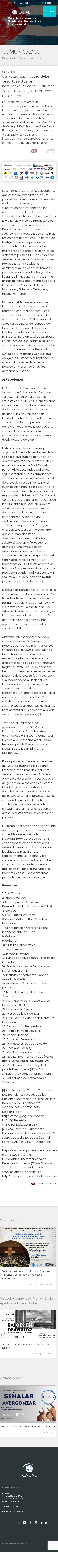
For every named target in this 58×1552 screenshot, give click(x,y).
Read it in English (46, 1183)
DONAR (50, 11)
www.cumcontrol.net (5, 1461)
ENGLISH (48, 3)
